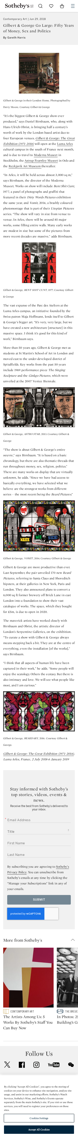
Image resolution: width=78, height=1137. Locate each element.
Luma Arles (65, 144)
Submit (39, 899)
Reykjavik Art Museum (25, 166)
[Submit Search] (40, 6)
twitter (7, 1065)
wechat (71, 1065)
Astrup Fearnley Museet (41, 160)
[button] (40, 940)
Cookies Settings (39, 1118)
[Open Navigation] (73, 6)
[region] (39, 1106)
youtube (54, 1064)
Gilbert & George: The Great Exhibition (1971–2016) (38, 754)
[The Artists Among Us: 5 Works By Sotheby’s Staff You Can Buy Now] (28, 978)
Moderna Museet (46, 155)
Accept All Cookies (39, 1129)
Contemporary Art (15, 19)
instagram (36, 1065)
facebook (22, 1065)
